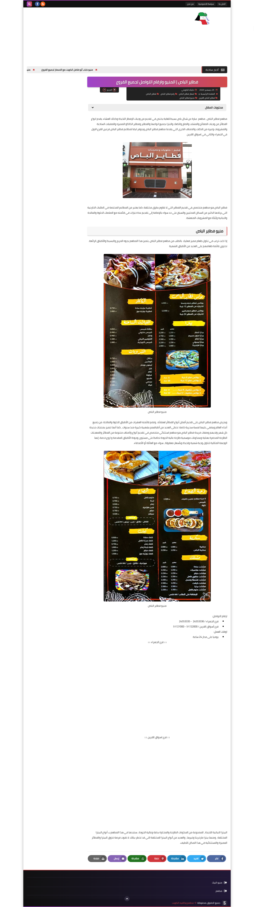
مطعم (219, 891)
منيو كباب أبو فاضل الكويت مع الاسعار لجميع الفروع (99, 69)
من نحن (190, 4)
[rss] (42, 4)
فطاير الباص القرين (207, 98)
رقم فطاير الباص (168, 94)
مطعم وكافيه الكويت (183, 903)
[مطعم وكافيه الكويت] (202, 18)
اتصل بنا (222, 4)
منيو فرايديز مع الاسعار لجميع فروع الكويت (40, 69)
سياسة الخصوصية (206, 4)
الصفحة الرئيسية (208, 94)
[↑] (127, 898)
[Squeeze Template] (224, 903)
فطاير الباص (151, 94)
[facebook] (37, 4)
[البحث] (29, 4)
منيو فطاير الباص (187, 98)
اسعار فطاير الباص (186, 94)
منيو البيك (217, 883)
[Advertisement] (90, 35)
